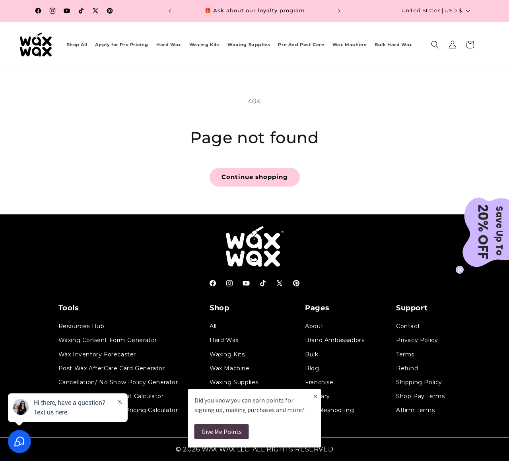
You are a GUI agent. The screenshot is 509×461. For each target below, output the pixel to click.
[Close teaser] (460, 270)
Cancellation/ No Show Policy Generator (118, 382)
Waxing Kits (227, 354)
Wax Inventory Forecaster (97, 354)
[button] (435, 44)
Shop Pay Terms (420, 396)
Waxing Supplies (234, 382)
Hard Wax (224, 340)
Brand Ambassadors (334, 340)
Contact (408, 326)
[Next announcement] (339, 10)
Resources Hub (81, 326)
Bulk (311, 354)
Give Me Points (222, 432)
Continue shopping (254, 177)
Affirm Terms (415, 410)
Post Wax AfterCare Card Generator (111, 368)
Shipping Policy (419, 382)
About (314, 326)
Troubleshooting (329, 410)
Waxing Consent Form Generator (107, 340)
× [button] (315, 396)
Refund (407, 368)
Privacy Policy (417, 340)
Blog (312, 368)
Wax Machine (230, 368)
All (213, 326)
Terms (405, 354)
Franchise (319, 382)
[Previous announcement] (170, 10)
